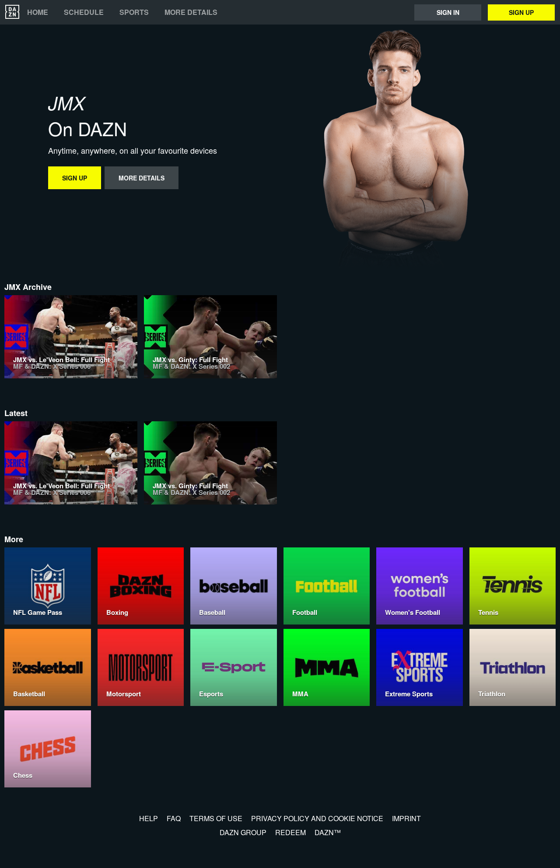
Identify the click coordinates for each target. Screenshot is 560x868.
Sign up (521, 12)
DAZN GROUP (243, 832)
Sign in (448, 12)
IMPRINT (406, 818)
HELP (148, 818)
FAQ (174, 818)
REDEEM (290, 832)
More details (190, 12)
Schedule (84, 12)
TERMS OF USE (215, 818)
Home (37, 12)
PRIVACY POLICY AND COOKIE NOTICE (317, 818)
